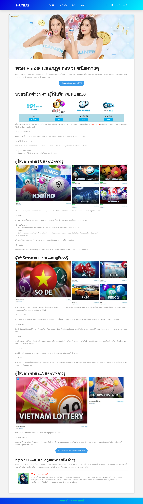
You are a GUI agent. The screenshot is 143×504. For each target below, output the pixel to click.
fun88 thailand (95, 124)
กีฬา (73, 5)
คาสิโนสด (63, 5)
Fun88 (51, 5)
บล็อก (83, 5)
